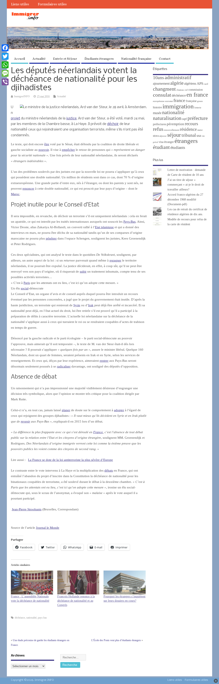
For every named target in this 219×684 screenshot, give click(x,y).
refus (158, 129)
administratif (178, 77)
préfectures (159, 124)
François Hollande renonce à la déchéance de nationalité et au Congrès (76, 601)
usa (199, 135)
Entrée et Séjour (65, 59)
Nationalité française (136, 59)
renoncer (28, 188)
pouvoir (43, 149)
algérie (176, 83)
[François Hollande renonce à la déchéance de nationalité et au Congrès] (78, 582)
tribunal (189, 135)
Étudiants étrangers (99, 59)
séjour (174, 135)
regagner (115, 260)
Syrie (76, 305)
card (206, 84)
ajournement (161, 83)
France (98, 432)
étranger (169, 142)
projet (15, 118)
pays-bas (42, 617)
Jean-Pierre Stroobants (26, 509)
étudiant (161, 147)
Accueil (19, 59)
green (200, 101)
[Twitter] (5, 56)
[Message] (5, 73)
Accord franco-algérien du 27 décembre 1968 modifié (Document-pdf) (185, 199)
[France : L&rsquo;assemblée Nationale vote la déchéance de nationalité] (32, 582)
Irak (90, 305)
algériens (190, 83)
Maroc (15, 194)
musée (157, 113)
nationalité (31, 617)
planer (66, 410)
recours (191, 123)
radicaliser (64, 366)
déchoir (113, 124)
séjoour (163, 136)
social (24, 288)
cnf (186, 90)
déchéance (20, 617)
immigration (178, 106)
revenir (25, 421)
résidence (188, 129)
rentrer (104, 360)
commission (195, 89)
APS (200, 83)
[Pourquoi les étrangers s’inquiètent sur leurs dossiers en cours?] (124, 582)
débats (108, 470)
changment (164, 89)
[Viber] (5, 82)
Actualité (39, 59)
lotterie (197, 107)
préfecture (198, 118)
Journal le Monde (47, 527)
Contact (164, 59)
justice (71, 118)
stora (156, 135)
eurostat (169, 101)
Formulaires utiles (52, 4)
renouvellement (171, 130)
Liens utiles (20, 4)
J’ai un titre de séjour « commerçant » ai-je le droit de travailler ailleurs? (185, 184)
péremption (175, 124)
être (46, 144)
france (179, 100)
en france (197, 94)
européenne (158, 101)
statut (200, 130)
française (191, 101)
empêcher (68, 149)
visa (161, 142)
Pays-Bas (129, 221)
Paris (27, 283)
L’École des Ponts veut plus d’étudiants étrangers (116, 640)
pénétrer (51, 238)
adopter (119, 410)
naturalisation (167, 118)
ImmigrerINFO (22, 96)
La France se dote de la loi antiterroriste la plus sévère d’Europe (70, 460)
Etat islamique (104, 227)
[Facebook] (5, 48)
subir (83, 271)
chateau (180, 90)
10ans (158, 77)
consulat (162, 95)
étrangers (186, 140)
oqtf (184, 119)
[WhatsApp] (5, 65)
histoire (157, 107)
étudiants (177, 147)
